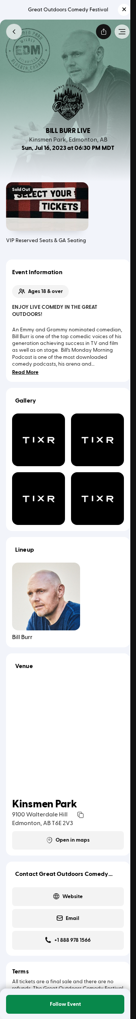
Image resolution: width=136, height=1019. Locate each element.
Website (72, 896)
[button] (124, 10)
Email (72, 918)
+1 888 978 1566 (72, 940)
